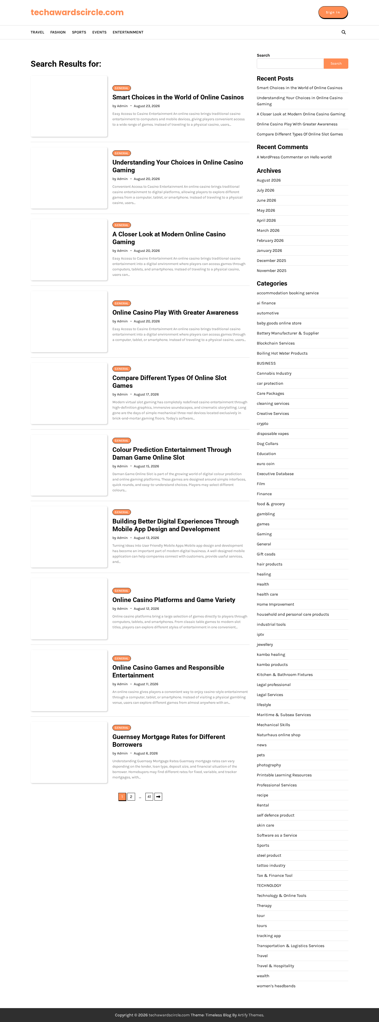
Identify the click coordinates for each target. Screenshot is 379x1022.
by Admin (120, 106)
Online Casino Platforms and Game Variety (173, 600)
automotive (268, 313)
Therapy (264, 905)
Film (261, 483)
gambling (266, 513)
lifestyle (264, 704)
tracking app (269, 935)
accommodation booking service (288, 292)
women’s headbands (276, 985)
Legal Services (270, 694)
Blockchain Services (276, 343)
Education (266, 453)
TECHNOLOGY (269, 885)
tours (262, 925)
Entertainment (128, 32)
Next (158, 797)
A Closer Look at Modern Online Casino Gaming (301, 113)
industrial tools (271, 624)
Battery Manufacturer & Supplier (288, 333)
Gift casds (266, 554)
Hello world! (321, 156)
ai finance (266, 302)
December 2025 (271, 260)
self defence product (275, 815)
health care (267, 594)
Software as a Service (277, 835)
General (122, 88)
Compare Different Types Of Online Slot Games (300, 134)
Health (263, 584)
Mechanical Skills (273, 724)
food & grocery (271, 503)
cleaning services (273, 403)
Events (99, 32)
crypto (262, 423)
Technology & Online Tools (281, 895)
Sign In (333, 12)
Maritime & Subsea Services (284, 714)
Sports (79, 32)
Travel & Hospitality (275, 965)
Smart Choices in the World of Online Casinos (178, 97)
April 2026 (266, 220)
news (262, 744)
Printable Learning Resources (284, 774)
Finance (264, 493)
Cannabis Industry (274, 373)
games (263, 523)
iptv (260, 634)
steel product (269, 855)
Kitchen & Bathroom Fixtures (285, 674)
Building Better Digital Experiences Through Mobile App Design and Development (175, 525)
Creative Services (273, 413)
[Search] (343, 32)
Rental (263, 805)
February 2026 (270, 240)
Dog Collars (267, 443)
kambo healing (271, 654)
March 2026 (268, 230)
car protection (270, 383)
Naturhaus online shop (278, 734)
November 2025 (271, 270)
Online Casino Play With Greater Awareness (175, 312)
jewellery (265, 644)
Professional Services (277, 785)
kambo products (272, 664)
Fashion (58, 32)
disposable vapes (273, 433)
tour (261, 915)
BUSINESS (266, 363)
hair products (269, 564)
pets (261, 754)
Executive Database (275, 473)
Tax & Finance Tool (274, 875)
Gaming (264, 533)
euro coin (266, 463)
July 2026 (265, 190)
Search (263, 55)
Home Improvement (275, 604)
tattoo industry (271, 865)
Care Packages (270, 393)
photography (269, 764)
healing (264, 574)
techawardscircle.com (77, 12)
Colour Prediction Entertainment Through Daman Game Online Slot (171, 453)
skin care (265, 825)
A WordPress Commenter (280, 156)
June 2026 (266, 200)
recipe (262, 795)
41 (149, 796)
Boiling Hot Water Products (282, 353)
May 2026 (266, 210)
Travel (37, 32)
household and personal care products (293, 614)
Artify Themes (250, 1014)
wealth (263, 975)
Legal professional (274, 684)
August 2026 (269, 180)
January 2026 (269, 250)
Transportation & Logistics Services (290, 945)
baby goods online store (279, 323)
